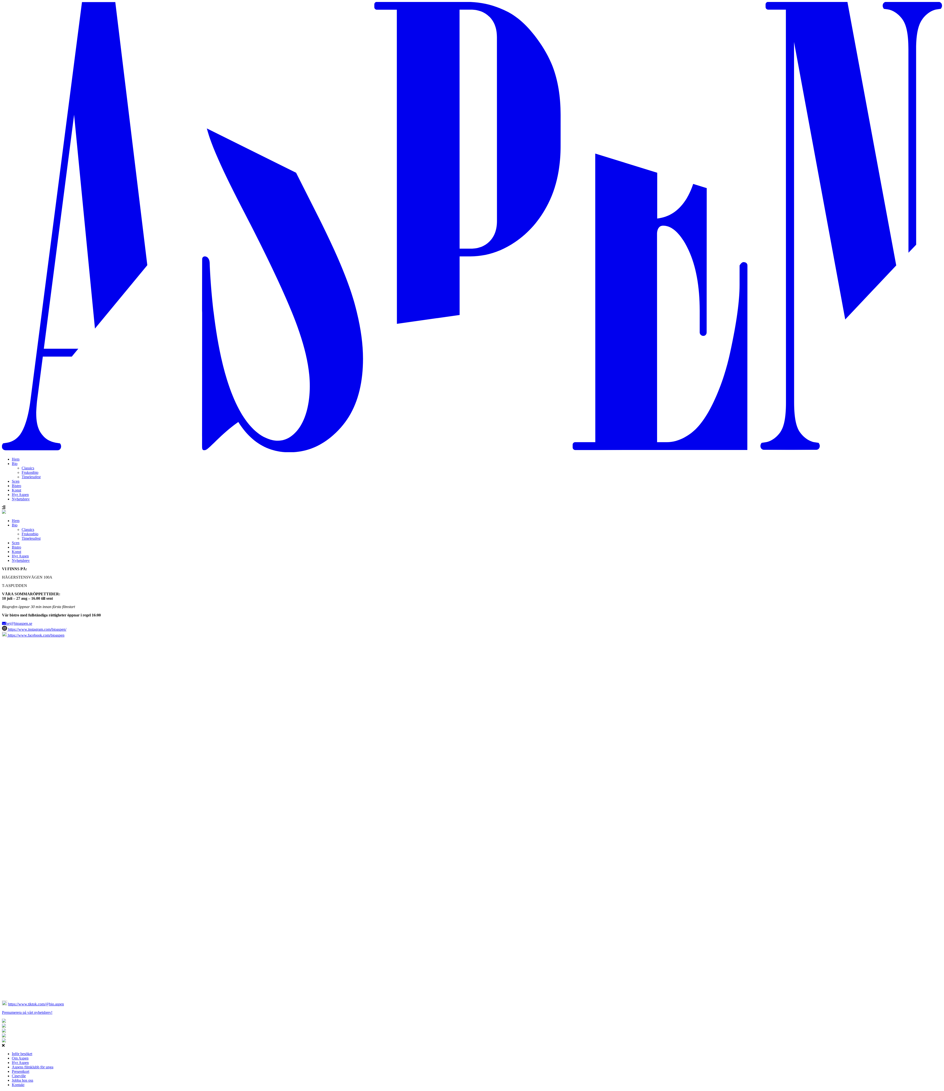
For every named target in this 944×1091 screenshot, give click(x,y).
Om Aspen (20, 1058)
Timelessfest (31, 477)
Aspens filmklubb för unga (32, 1067)
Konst (16, 490)
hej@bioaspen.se (19, 623)
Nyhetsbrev (21, 499)
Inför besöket (22, 1054)
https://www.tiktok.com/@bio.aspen (36, 1004)
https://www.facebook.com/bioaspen (35, 635)
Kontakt (18, 1085)
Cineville (19, 1076)
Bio (14, 464)
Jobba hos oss (22, 1080)
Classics (28, 468)
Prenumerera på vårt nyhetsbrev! (27, 1012)
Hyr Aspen (20, 495)
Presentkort (20, 1071)
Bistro (16, 486)
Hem (15, 459)
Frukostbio (30, 472)
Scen (15, 481)
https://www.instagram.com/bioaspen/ (36, 629)
